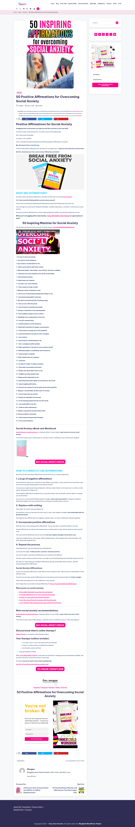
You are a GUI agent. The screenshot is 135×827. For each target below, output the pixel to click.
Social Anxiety (20, 760)
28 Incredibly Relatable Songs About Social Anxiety (36, 592)
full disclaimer (78, 115)
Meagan (31, 769)
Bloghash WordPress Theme (90, 824)
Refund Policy (19, 810)
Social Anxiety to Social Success (26, 432)
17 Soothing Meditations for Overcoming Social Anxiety (37, 595)
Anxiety (19, 92)
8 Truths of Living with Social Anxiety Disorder (34, 597)
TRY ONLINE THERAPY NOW (50, 669)
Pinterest (64, 687)
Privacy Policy (37, 807)
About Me (17, 807)
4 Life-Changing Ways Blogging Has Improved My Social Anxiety (40, 603)
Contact (28, 810)
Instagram (44, 687)
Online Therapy (77, 111)
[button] (31, 776)
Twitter (57, 687)
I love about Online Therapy (29, 655)
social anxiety (67, 197)
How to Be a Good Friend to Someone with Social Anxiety (37, 600)
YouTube (51, 687)
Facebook (36, 687)
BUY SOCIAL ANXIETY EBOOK (50, 462)
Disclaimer (26, 807)
